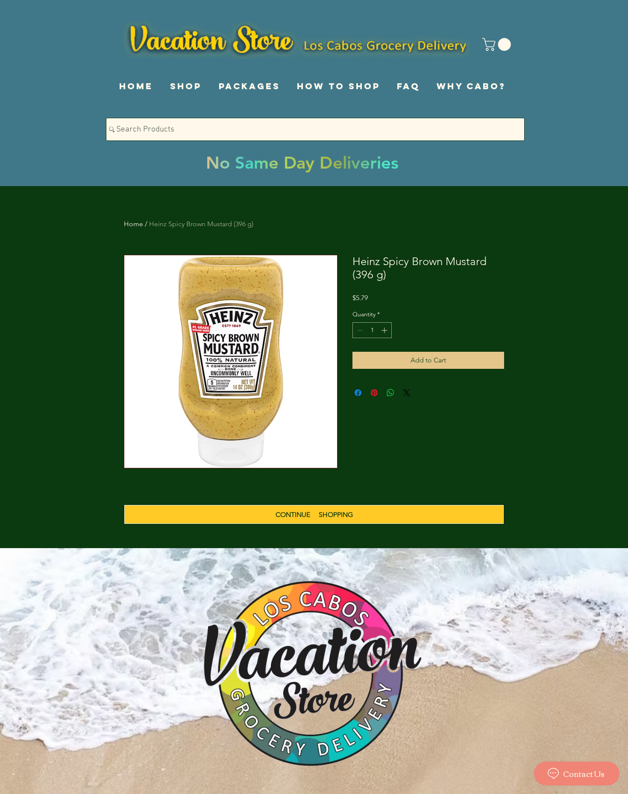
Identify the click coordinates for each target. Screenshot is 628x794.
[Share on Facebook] (358, 393)
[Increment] (385, 330)
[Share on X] (407, 393)
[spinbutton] (372, 330)
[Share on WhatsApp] (390, 393)
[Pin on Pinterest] (374, 393)
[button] (498, 44)
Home (133, 224)
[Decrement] (359, 330)
